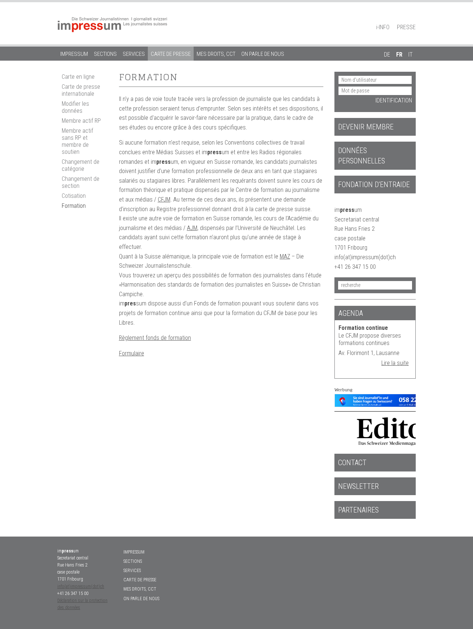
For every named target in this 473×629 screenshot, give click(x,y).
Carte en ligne (78, 76)
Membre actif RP (81, 120)
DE (387, 54)
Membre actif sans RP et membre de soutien (77, 141)
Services (134, 54)
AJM (192, 227)
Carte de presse (171, 54)
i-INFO (382, 27)
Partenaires (358, 509)
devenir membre (366, 126)
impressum (74, 54)
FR (399, 54)
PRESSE (406, 27)
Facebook (399, 17)
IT (410, 54)
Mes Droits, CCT (216, 54)
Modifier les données (75, 107)
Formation (74, 205)
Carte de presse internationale (81, 90)
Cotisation (74, 195)
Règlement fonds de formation (155, 337)
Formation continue (363, 327)
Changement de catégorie (80, 165)
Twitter (412, 17)
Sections (105, 54)
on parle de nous (262, 54)
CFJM (164, 199)
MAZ (285, 256)
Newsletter (358, 486)
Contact (352, 462)
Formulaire (131, 353)
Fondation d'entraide (374, 184)
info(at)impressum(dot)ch (80, 586)
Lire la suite (395, 362)
